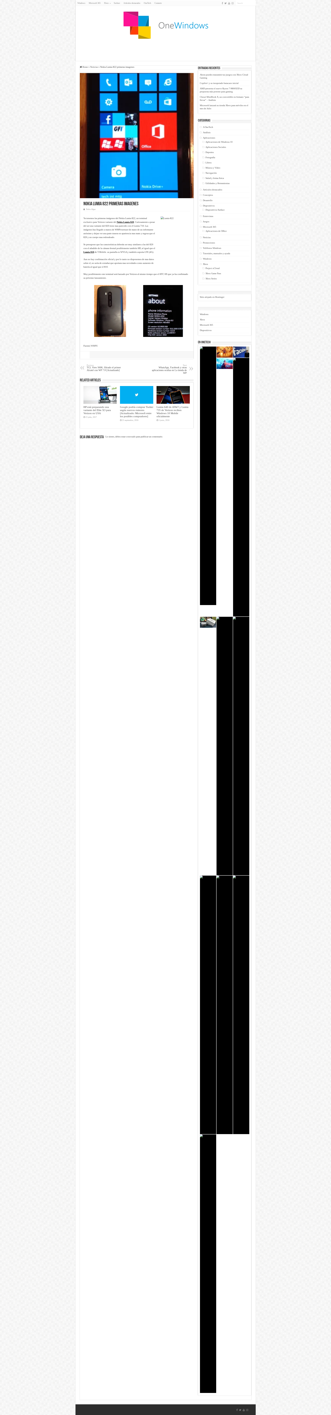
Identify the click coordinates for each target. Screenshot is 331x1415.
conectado (131, 436)
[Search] (253, 3)
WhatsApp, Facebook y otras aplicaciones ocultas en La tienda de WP (169, 369)
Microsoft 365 (95, 3)
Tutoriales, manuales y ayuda (216, 253)
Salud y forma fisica (214, 178)
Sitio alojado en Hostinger (212, 297)
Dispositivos (209, 205)
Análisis (206, 132)
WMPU (94, 345)
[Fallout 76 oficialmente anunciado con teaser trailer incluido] (241, 746)
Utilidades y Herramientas (217, 183)
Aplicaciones (209, 137)
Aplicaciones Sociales (215, 147)
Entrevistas (208, 216)
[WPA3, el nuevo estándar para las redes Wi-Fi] (208, 476)
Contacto (158, 3)
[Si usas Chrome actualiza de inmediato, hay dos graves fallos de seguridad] (225, 1005)
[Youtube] (229, 3)
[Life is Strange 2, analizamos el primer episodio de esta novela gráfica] (225, 746)
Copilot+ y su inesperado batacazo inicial (219, 83)
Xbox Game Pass (213, 273)
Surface (117, 3)
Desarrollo (208, 200)
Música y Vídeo (212, 167)
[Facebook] (222, 3)
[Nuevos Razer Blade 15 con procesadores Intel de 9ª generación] (241, 1005)
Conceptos (208, 195)
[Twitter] (225, 3)
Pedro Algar (91, 209)
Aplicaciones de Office (216, 231)
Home (85, 67)
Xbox (205, 264)
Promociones (209, 242)
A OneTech (208, 127)
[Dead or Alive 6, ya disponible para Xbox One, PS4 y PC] (208, 1263)
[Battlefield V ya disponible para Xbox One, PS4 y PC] (225, 363)
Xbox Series (211, 278)
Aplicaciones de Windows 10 (219, 142)
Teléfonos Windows (212, 248)
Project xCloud (212, 268)
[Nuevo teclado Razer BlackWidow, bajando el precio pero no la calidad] (241, 487)
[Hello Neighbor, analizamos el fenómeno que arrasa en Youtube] (225, 352)
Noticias (94, 67)
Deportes (209, 152)
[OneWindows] (165, 25)
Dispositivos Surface (215, 210)
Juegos (206, 221)
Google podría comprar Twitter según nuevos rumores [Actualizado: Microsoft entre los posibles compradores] (136, 411)
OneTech (147, 3)
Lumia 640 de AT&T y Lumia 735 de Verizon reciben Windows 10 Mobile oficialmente (172, 411)
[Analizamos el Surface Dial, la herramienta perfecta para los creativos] (208, 622)
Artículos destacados (131, 3)
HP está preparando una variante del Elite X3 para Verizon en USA (97, 410)
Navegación (211, 173)
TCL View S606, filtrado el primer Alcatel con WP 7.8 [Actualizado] (104, 368)
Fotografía (210, 157)
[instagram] (232, 3)
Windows (81, 3)
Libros (208, 162)
